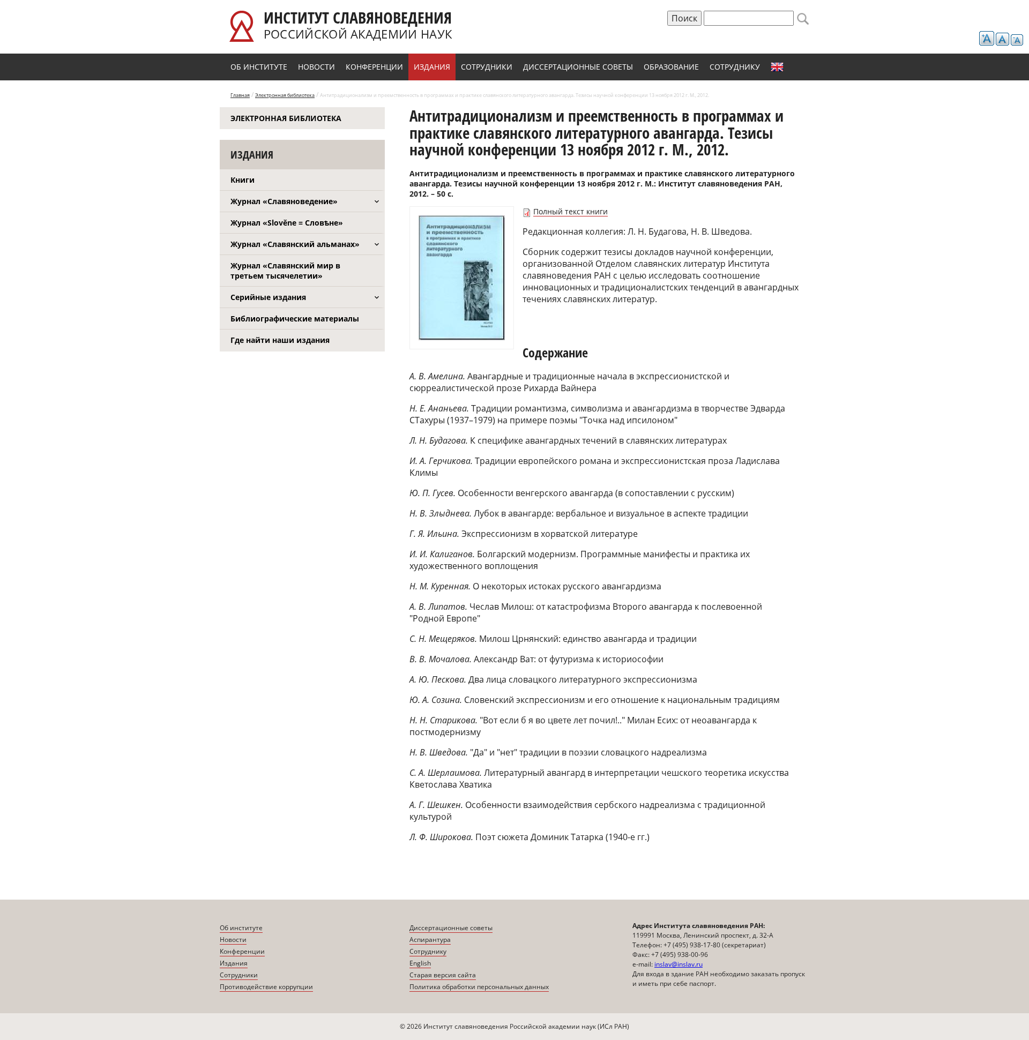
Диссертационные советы (578, 67)
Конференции (374, 67)
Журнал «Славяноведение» (284, 201)
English (777, 67)
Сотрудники (486, 67)
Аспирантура (430, 939)
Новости (316, 67)
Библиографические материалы (294, 318)
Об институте (258, 67)
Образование (671, 67)
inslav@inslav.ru (678, 964)
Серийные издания (268, 297)
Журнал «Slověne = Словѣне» (286, 223)
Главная (240, 95)
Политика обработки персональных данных (479, 986)
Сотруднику (735, 67)
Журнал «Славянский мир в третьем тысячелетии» (285, 270)
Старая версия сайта (442, 974)
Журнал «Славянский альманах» (295, 244)
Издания (432, 67)
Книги (242, 180)
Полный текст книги (570, 211)
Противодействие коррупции (266, 986)
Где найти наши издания (280, 340)
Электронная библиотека (285, 95)
